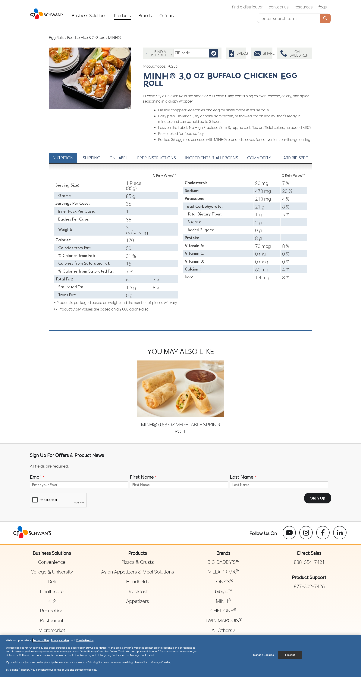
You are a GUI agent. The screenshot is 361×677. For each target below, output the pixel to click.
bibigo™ (223, 591)
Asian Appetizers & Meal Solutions (137, 571)
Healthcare (52, 591)
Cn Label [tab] (119, 158)
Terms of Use (41, 640)
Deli (52, 581)
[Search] (325, 18)
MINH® (114, 37)
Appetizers (137, 601)
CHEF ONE (223, 610)
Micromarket (51, 630)
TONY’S (223, 581)
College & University (52, 571)
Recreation (51, 610)
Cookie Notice (84, 640)
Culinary (166, 15)
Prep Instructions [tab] (156, 158)
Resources (303, 7)
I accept (290, 655)
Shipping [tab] (91, 158)
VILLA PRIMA (223, 571)
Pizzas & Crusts (137, 562)
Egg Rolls (56, 37)
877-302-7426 (309, 586)
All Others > (223, 630)
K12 (52, 601)
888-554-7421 (309, 562)
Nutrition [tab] (63, 158)
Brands (145, 15)
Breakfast (137, 591)
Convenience (51, 562)
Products (122, 15)
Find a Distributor (247, 7)
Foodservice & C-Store (86, 37)
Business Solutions (89, 15)
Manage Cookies (263, 655)
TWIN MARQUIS (223, 620)
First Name (143, 477)
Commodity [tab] (259, 158)
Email (37, 477)
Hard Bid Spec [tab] (294, 158)
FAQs (323, 7)
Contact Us (279, 7)
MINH (223, 601)
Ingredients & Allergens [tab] (211, 158)
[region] (180, 656)
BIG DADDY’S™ (223, 562)
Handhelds (137, 581)
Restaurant (52, 620)
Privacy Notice (60, 640)
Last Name (243, 477)
